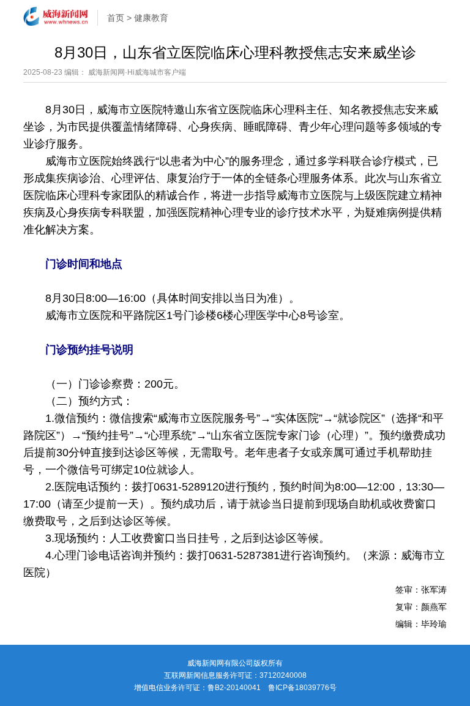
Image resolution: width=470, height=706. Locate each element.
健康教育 (151, 18)
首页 (115, 18)
